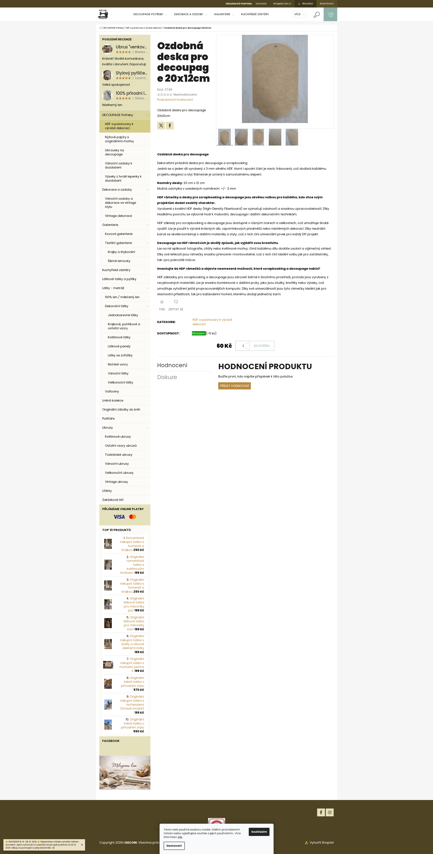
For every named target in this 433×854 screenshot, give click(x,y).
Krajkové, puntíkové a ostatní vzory (124, 326)
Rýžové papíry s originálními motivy (119, 139)
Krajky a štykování (121, 252)
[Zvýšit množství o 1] (246, 343)
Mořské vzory (118, 364)
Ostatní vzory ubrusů (121, 445)
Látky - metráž (113, 288)
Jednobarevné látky (123, 315)
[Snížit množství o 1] (246, 348)
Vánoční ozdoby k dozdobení (118, 165)
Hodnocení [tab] (172, 365)
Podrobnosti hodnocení (175, 99)
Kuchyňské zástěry (116, 270)
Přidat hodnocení (234, 386)
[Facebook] (170, 125)
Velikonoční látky (120, 382)
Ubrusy (107, 427)
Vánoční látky (118, 373)
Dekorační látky (116, 306)
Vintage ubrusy (116, 482)
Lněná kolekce (112, 400)
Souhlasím (259, 832)
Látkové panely (119, 346)
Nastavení (174, 846)
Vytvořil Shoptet (322, 842)
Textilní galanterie (118, 243)
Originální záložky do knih (121, 409)
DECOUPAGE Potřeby (117, 115)
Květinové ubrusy (118, 436)
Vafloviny (112, 391)
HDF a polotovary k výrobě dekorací (119, 126)
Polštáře (108, 418)
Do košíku (262, 346)
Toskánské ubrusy (118, 454)
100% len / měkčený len (122, 297)
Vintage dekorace (118, 216)
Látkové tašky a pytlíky (119, 279)
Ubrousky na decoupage (114, 152)
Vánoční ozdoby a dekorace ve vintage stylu (120, 202)
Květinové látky (119, 337)
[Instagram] (330, 812)
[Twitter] (161, 125)
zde (179, 837)
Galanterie (110, 225)
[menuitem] (150, 14)
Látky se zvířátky (120, 355)
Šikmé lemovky (119, 261)
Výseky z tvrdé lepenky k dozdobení (123, 178)
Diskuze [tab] (167, 377)
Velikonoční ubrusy (119, 473)
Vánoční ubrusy (117, 463)
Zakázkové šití (113, 500)
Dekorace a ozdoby (117, 189)
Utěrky (107, 491)
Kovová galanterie (119, 234)
